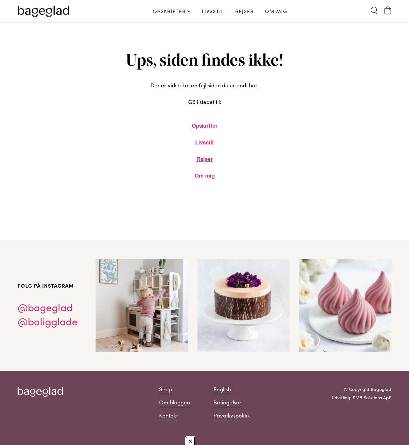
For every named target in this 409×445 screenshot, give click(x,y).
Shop (165, 389)
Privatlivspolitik (231, 415)
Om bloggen (174, 402)
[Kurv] (387, 10)
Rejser (205, 159)
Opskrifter (205, 126)
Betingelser (227, 402)
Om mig (205, 176)
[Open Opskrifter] (188, 11)
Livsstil (204, 142)
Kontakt (168, 415)
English (222, 389)
